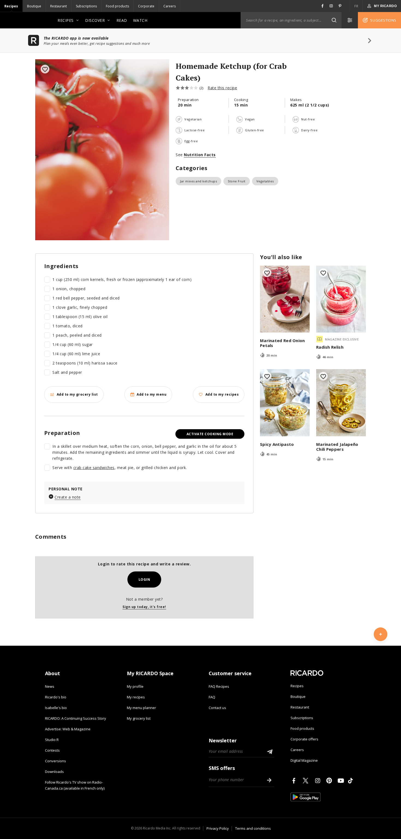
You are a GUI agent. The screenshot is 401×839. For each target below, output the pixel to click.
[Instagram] (318, 780)
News (49, 686)
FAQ (212, 697)
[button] (334, 20)
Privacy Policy (218, 828)
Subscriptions (86, 6)
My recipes (136, 697)
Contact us (217, 707)
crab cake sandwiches (94, 467)
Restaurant (58, 6)
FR (356, 6)
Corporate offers (304, 739)
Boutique (34, 6)
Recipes (11, 6)
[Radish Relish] (341, 299)
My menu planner (141, 707)
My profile (135, 686)
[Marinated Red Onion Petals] (285, 299)
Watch (140, 20)
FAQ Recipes (219, 686)
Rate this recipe (222, 87)
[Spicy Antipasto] (285, 402)
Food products (117, 6)
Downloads (54, 771)
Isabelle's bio (56, 707)
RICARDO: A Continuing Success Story (75, 718)
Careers (169, 6)
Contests (52, 750)
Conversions (55, 760)
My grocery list (139, 718)
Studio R (52, 739)
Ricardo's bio (55, 697)
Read (121, 20)
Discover (95, 20)
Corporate (146, 6)
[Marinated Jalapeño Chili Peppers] (341, 402)
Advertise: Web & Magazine (68, 729)
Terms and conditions (253, 828)
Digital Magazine (304, 760)
